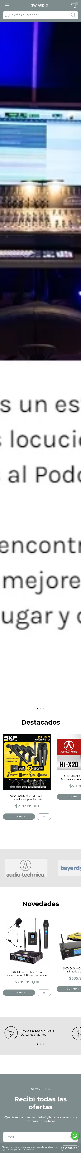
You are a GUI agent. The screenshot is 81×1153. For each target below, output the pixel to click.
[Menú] (7, 5)
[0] (73, 6)
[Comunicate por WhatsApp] (75, 1135)
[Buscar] (73, 15)
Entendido (70, 1148)
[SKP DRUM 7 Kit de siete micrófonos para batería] (44, 816)
